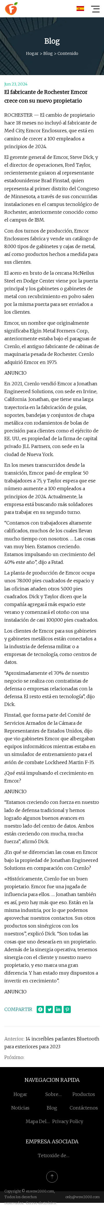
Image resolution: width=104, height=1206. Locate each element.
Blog (48, 53)
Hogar (32, 53)
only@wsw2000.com (82, 1197)
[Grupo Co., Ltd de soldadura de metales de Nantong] (11, 8)
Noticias (20, 1108)
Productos (84, 1094)
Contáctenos (84, 1108)
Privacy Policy (67, 1121)
